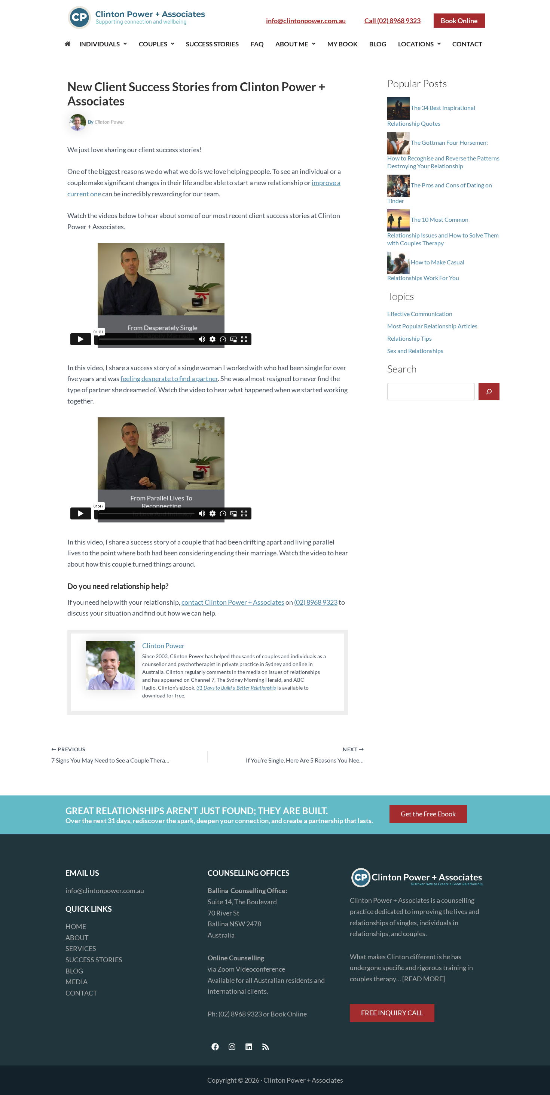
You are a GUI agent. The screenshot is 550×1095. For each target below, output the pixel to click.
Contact (467, 44)
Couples (153, 44)
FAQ (257, 44)
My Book (342, 44)
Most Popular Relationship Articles (432, 325)
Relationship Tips (409, 338)
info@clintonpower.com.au (104, 890)
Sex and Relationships (415, 350)
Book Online (289, 1014)
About (77, 937)
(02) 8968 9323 (315, 602)
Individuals (99, 44)
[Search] (489, 391)
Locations (416, 44)
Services (80, 948)
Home (68, 44)
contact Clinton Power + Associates (232, 602)
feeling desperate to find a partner (169, 378)
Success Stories (212, 44)
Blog (377, 44)
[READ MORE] (423, 979)
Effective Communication (419, 313)
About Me (291, 44)
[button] (103, 44)
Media (76, 982)
